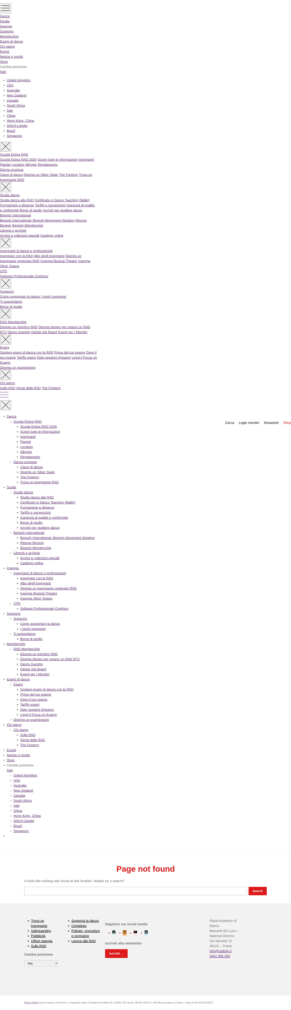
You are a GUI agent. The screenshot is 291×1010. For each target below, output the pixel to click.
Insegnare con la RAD (16, 256)
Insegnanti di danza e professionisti (26, 251)
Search (258, 891)
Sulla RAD (7, 388)
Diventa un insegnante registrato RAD (48, 588)
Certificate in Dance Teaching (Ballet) (62, 200)
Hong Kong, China (20, 120)
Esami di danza (11, 41)
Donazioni (271, 423)
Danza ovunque (11, 170)
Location (18, 164)
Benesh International (15, 215)
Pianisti (5, 164)
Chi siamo (7, 46)
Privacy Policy (31, 1002)
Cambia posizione (38, 954)
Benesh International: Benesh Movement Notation (37, 220)
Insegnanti (86, 159)
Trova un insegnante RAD (39, 482)
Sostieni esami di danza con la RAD (26, 352)
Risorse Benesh (32, 543)
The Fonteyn (68, 175)
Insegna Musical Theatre (58, 261)
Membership (9, 36)
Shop (4, 62)
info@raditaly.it (220, 951)
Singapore (14, 136)
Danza (5, 16)
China (11, 115)
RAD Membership (13, 322)
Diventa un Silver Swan (41, 175)
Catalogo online (51, 235)
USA (10, 85)
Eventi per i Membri (72, 332)
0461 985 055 (219, 956)
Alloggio (31, 164)
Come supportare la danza (20, 296)
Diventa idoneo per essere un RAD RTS (50, 659)
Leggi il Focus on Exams (38, 715)
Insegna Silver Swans (36, 598)
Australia (13, 90)
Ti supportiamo (11, 301)
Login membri (249, 423)
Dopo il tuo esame (33, 699)
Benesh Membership (27, 225)
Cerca (229, 423)
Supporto (7, 31)
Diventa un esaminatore (18, 367)
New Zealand (16, 95)
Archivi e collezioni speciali (19, 235)
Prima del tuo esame (69, 352)
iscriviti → (116, 953)
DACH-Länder (17, 126)
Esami (4, 347)
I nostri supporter (53, 296)
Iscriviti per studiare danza (62, 210)
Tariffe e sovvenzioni (50, 205)
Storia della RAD (28, 388)
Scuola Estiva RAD (14, 154)
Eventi (4, 51)
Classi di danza (11, 175)
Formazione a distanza (17, 205)
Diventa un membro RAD (18, 327)
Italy (3, 72)
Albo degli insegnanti (49, 256)
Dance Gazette (19, 332)
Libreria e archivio (13, 230)
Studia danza (10, 195)
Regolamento (48, 164)
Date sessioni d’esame (54, 357)
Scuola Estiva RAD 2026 (18, 159)
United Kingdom (18, 80)
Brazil (11, 131)
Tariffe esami (26, 357)
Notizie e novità (11, 56)
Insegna (6, 26)
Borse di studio (31, 210)
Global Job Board (44, 332)
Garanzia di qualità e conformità (44, 517)
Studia (4, 21)
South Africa (16, 105)
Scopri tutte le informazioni (57, 159)
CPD (3, 271)
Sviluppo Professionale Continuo (24, 276)
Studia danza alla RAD (17, 200)
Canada (12, 100)
